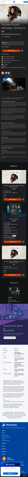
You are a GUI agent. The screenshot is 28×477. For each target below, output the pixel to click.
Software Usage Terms (23, 472)
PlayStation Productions (6, 437)
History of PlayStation (5, 440)
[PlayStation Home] (14, 2)
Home (3, 427)
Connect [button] (3, 454)
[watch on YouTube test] (22, 89)
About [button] (3, 430)
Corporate (3, 438)
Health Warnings (6, 400)
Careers (3, 433)
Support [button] (3, 448)
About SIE (3, 432)
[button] (14, 84)
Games (6, 427)
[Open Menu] (1, 2)
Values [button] (3, 446)
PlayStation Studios (5, 435)
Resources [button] (4, 451)
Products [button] (4, 443)
